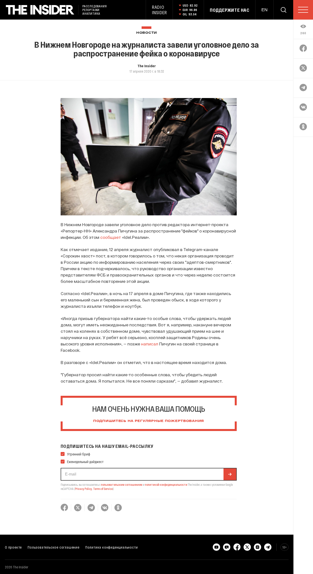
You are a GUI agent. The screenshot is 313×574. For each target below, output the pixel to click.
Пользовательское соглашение (53, 547)
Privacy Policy (83, 488)
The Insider (146, 66)
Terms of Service (103, 488)
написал (149, 343)
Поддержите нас (229, 10)
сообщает (110, 237)
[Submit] (230, 474)
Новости (146, 33)
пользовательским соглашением (121, 484)
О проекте (13, 547)
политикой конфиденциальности (166, 484)
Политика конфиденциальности (111, 547)
